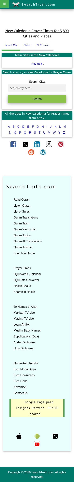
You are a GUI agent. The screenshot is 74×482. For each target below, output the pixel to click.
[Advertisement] (37, 18)
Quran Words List (25, 229)
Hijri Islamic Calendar (27, 274)
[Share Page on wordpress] (43, 151)
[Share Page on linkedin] (37, 144)
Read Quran (21, 199)
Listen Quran (22, 205)
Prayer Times (22, 268)
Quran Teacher (23, 247)
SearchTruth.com (38, 4)
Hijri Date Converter (26, 280)
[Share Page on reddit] (31, 151)
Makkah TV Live (24, 312)
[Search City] (54, 43)
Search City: (37, 81)
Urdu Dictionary (24, 348)
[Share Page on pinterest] (61, 144)
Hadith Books (22, 285)
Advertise (20, 387)
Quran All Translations (28, 241)
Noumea (36, 63)
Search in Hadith (24, 291)
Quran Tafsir (21, 223)
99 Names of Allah (25, 306)
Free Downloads (24, 375)
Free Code (20, 381)
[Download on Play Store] (37, 436)
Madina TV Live (24, 318)
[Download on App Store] (19, 436)
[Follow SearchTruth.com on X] (55, 436)
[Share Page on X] (25, 144)
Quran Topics (22, 235)
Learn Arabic (22, 324)
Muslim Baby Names (27, 330)
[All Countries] (58, 43)
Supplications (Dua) (26, 336)
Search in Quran (24, 253)
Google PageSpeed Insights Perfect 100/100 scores (37, 408)
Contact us (21, 393)
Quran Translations (26, 217)
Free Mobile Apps (25, 369)
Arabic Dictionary (25, 342)
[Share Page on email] (49, 144)
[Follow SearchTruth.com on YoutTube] (37, 444)
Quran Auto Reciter (26, 363)
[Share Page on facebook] (13, 144)
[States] (56, 43)
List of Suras (22, 211)
